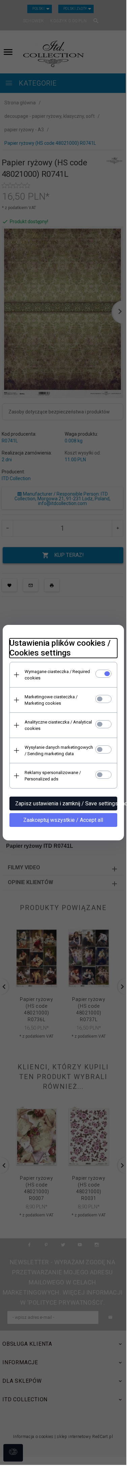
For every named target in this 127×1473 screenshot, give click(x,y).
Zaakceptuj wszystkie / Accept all (63, 820)
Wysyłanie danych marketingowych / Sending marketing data (59, 750)
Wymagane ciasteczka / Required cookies (57, 674)
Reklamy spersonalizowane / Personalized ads (53, 775)
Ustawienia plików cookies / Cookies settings (59, 648)
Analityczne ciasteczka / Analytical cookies (58, 725)
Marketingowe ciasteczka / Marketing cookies (51, 700)
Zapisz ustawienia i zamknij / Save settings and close (66, 803)
